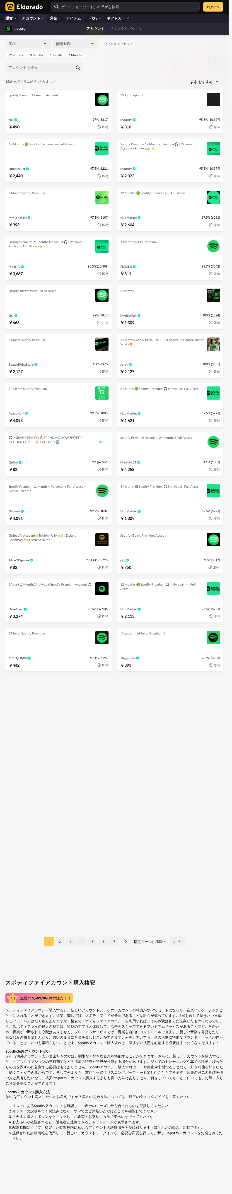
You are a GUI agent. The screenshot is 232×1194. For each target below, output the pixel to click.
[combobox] (28, 43)
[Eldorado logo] (23, 6)
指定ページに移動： (150, 941)
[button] (15, 55)
